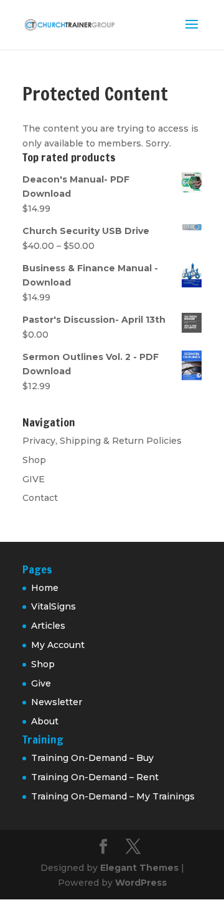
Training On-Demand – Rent (95, 777)
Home (44, 587)
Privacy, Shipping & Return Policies (102, 440)
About (44, 721)
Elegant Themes (139, 867)
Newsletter (56, 702)
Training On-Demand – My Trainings (113, 796)
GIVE (33, 479)
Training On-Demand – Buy (92, 757)
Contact (40, 497)
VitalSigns (53, 606)
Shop (34, 460)
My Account (58, 644)
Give (41, 683)
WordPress (141, 882)
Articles (48, 625)
